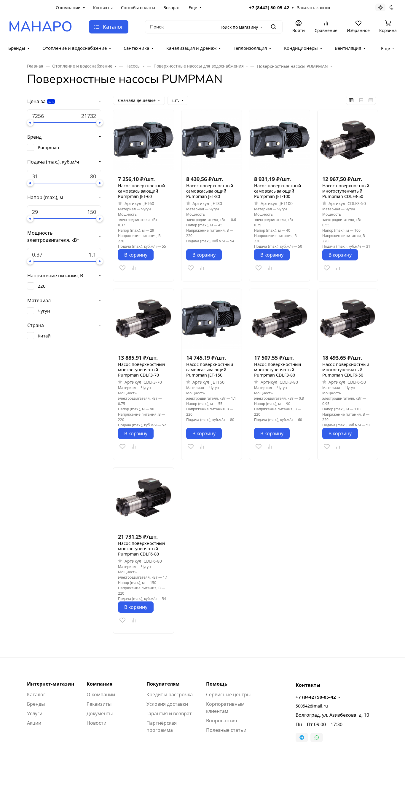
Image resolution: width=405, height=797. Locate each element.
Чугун (44, 311)
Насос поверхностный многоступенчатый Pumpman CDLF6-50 (345, 370)
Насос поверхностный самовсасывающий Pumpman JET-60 (141, 191)
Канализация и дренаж (191, 48)
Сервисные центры (228, 694)
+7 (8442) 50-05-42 (269, 7)
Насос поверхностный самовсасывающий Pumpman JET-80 (209, 191)
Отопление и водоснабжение (74, 48)
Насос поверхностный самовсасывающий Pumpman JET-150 (209, 370)
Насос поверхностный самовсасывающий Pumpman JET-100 (277, 191)
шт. (51, 101)
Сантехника (136, 48)
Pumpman (48, 147)
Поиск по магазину (238, 27)
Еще (193, 7)
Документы (100, 713)
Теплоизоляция (250, 48)
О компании (68, 7)
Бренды (16, 48)
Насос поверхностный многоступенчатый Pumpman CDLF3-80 (277, 370)
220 (42, 286)
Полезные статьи (226, 730)
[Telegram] (302, 737)
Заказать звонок (313, 7)
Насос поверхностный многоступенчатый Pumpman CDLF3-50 (345, 191)
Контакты (103, 7)
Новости (96, 723)
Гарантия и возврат (169, 713)
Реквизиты (99, 704)
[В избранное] (122, 268)
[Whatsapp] (316, 737)
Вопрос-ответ (222, 720)
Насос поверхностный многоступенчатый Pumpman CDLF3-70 (141, 370)
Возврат (171, 7)
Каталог (36, 694)
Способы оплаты (138, 7)
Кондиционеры (301, 48)
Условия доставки (167, 704)
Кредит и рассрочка (169, 694)
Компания (99, 683)
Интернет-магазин (50, 683)
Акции (34, 723)
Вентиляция (348, 48)
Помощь (216, 683)
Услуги (34, 713)
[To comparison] (133, 268)
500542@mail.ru (312, 706)
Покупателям (163, 683)
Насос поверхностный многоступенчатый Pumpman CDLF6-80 (141, 549)
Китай (44, 336)
